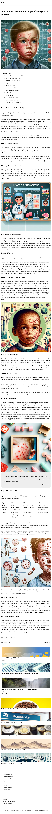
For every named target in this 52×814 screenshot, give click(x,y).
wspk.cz (3, 2)
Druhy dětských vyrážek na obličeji (14, 75)
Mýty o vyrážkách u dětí (12, 100)
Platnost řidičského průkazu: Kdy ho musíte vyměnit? (19, 689)
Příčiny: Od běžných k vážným (13, 78)
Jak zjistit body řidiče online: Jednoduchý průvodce (19, 658)
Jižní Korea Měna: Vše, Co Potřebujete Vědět (13, 749)
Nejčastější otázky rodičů (12, 97)
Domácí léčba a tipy (10, 85)
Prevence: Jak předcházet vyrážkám (14, 88)
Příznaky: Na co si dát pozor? (13, 80)
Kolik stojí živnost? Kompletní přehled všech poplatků (20, 673)
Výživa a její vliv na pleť (12, 92)
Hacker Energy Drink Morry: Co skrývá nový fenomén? (16, 708)
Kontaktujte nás (15, 637)
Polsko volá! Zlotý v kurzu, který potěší (12, 736)
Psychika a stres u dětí (11, 95)
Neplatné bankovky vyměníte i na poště (12, 722)
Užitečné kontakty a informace (13, 102)
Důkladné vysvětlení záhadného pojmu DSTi (13, 763)
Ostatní (49, 642)
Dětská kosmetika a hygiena (12, 90)
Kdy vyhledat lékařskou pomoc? (14, 83)
